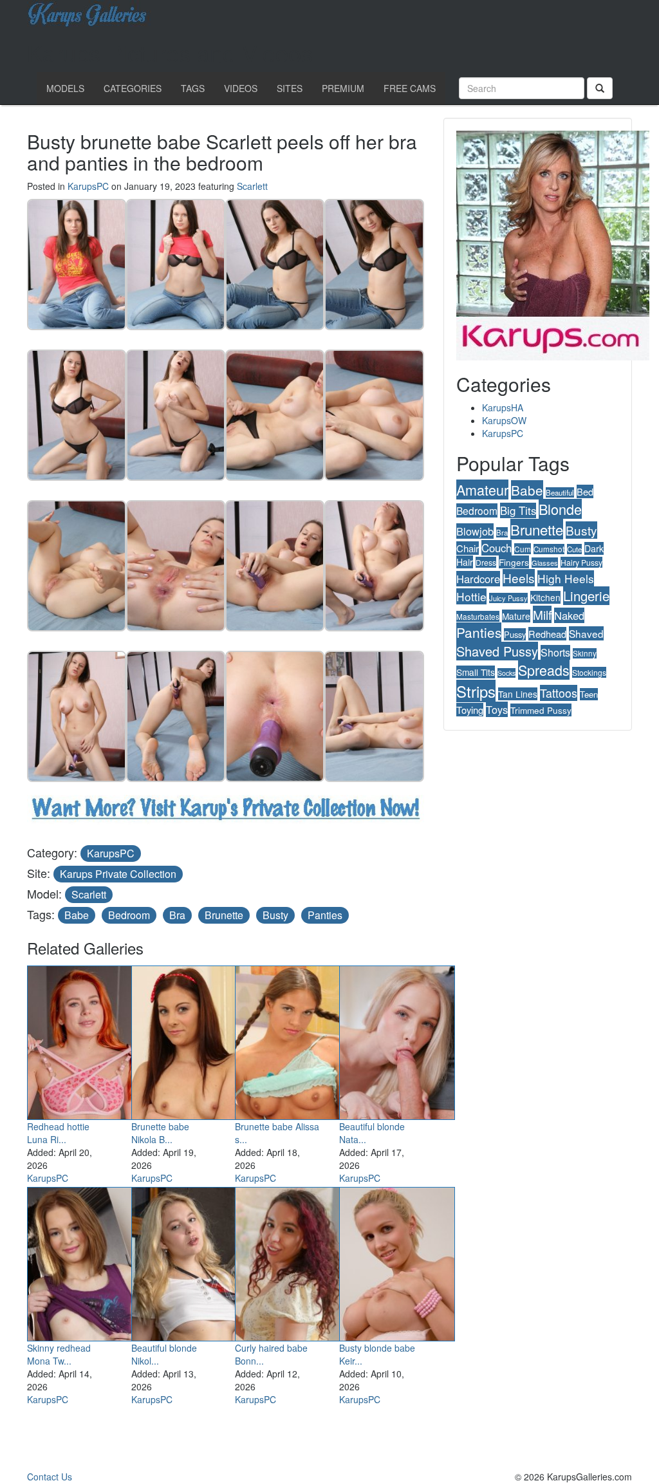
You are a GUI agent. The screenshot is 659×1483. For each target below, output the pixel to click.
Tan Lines (517, 693)
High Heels (565, 578)
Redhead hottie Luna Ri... (58, 1133)
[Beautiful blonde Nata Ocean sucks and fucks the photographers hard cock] (397, 1040)
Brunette (224, 915)
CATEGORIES (133, 88)
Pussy (515, 634)
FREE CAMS (410, 88)
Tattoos (558, 693)
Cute (574, 549)
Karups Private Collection (118, 873)
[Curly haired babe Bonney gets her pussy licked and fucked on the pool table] (293, 1261)
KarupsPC (88, 186)
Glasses (545, 562)
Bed (585, 491)
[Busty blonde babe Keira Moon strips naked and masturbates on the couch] (397, 1261)
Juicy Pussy (508, 598)
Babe (76, 915)
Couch (496, 547)
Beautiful (560, 492)
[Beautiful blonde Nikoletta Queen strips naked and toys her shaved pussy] (189, 1261)
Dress (486, 562)
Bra (177, 915)
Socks (506, 673)
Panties (325, 915)
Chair (467, 548)
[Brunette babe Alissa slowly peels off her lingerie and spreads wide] (293, 1040)
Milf (542, 614)
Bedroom (129, 915)
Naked (569, 615)
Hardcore (478, 578)
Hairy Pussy (581, 562)
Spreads (544, 670)
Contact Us (49, 1476)
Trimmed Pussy (540, 710)
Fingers (514, 561)
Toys (497, 709)
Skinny (585, 653)
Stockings (589, 672)
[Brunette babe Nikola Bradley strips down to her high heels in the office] (189, 1040)
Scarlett (252, 186)
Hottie (471, 596)
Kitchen (545, 597)
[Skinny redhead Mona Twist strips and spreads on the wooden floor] (85, 1261)
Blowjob (475, 531)
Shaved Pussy (497, 651)
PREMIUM (343, 88)
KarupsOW (504, 420)
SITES (289, 88)
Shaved (586, 633)
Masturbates (477, 616)
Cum (522, 548)
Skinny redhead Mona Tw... (59, 1354)
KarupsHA (502, 407)
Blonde (560, 509)
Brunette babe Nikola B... (160, 1133)
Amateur (482, 489)
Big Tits (518, 510)
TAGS (193, 88)
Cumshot (549, 549)
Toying (469, 709)
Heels (519, 577)
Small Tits (475, 672)
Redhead (547, 633)
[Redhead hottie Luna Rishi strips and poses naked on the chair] (85, 1040)
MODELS (65, 88)
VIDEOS (240, 88)
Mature (516, 616)
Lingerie (586, 595)
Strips (476, 691)
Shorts (555, 652)
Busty (275, 915)
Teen (589, 694)
